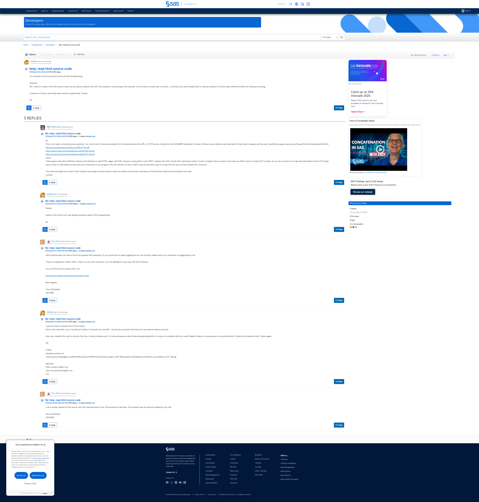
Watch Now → (358, 111)
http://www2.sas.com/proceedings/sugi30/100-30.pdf (70, 151)
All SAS (280, 4)
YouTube (180, 482)
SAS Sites (308, 4)
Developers (50, 45)
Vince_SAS (55, 241)
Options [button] (32, 54)
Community (30, 11)
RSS (184, 482)
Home (25, 45)
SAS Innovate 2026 (355, 84)
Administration (101, 11)
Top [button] (30, 439)
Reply (340, 108)
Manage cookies (30, 483)
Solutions (117, 11)
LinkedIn (176, 482)
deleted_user (36, 61)
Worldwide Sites (296, 4)
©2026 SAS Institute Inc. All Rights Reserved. (235, 494)
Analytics (72, 11)
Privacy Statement (185, 494)
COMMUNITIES (190, 4)
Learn (43, 11)
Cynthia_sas (55, 127)
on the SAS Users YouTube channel (375, 172)
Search (290, 4)
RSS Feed (80, 54)
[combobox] (184, 37)
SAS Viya (85, 11)
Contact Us (302, 4)
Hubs (130, 11)
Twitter (171, 482)
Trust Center (211, 494)
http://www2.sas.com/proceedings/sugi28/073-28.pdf (70, 154)
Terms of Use (199, 494)
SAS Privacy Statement (41, 458)
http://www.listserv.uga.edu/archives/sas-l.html (67, 275)
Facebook (167, 482)
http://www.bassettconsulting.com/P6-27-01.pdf (67, 147)
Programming (57, 11)
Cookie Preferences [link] (172, 494)
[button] (27, 69)
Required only (38, 475)
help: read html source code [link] (69, 45)
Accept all (21, 475)
